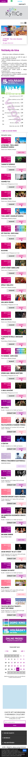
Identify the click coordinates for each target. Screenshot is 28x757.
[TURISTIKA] (12, 1)
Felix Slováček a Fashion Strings (13, 425)
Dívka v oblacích (7, 285)
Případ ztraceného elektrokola (13, 461)
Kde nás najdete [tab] (9, 733)
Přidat (14, 725)
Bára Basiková (6, 319)
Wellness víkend (7, 302)
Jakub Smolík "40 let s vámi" (11, 552)
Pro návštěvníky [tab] (9, 742)
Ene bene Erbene (7, 534)
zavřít (24, 750)
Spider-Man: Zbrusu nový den (12, 373)
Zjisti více (21, 152)
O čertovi (4, 443)
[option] (14, 35)
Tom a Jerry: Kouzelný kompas (12, 216)
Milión (3, 478)
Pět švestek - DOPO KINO (10, 233)
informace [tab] (7, 738)
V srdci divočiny (7, 390)
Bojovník (4, 250)
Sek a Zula (5, 408)
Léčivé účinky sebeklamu (10, 268)
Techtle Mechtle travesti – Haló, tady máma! (11, 607)
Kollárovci (5, 588)
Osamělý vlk (5, 182)
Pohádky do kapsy (7, 570)
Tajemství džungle (8, 164)
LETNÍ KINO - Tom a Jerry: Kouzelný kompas (10, 146)
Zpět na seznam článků (9, 131)
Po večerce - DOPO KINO (9, 356)
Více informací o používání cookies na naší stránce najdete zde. (13, 755)
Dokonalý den (6, 199)
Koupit (21, 169)
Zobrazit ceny (11, 413)
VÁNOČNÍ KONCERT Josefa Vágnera (13, 497)
